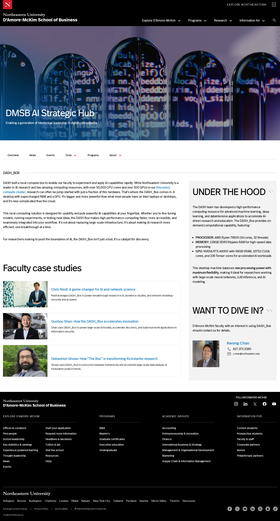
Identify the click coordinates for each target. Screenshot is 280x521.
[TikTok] (275, 509)
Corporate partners (248, 445)
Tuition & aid (53, 445)
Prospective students (249, 433)
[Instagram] (260, 509)
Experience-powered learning (20, 450)
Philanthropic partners (250, 456)
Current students (247, 428)
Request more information (61, 433)
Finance (167, 439)
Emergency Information (15, 508)
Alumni (241, 450)
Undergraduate (108, 450)
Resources (52, 456)
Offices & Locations (14, 428)
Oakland (118, 500)
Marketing (168, 456)
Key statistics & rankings (17, 445)
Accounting (169, 428)
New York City (101, 500)
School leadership (13, 439)
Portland (131, 500)
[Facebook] (229, 509)
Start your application (58, 428)
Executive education (111, 445)
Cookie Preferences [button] (13, 514)
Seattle (143, 500)
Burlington (35, 500)
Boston (21, 500)
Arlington (8, 500)
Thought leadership (14, 456)
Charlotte (50, 500)
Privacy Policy (41, 508)
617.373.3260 (242, 349)
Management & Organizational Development (188, 450)
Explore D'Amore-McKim (159, 20)
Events (50, 155)
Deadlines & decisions (59, 439)
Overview (13, 155)
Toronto (174, 500)
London (63, 500)
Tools (68, 155)
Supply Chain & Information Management (186, 461)
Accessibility (61, 508)
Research (220, 20)
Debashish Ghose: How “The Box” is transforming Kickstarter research (104, 358)
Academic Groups (175, 416)
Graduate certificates (112, 439)
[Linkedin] (252, 509)
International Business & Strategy (182, 445)
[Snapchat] (268, 509)
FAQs (49, 461)
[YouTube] (245, 509)
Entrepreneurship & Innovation (180, 433)
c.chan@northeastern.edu (246, 353)
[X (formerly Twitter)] (237, 509)
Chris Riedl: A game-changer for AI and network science (93, 289)
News (32, 155)
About (113, 155)
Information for (250, 20)
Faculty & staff (245, 439)
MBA (102, 428)
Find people (10, 433)
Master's (104, 433)
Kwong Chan (238, 343)
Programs (195, 20)
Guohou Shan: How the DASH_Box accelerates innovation (94, 321)
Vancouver (188, 500)
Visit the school (55, 450)
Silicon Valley (158, 500)
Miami (74, 500)
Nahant (85, 500)
